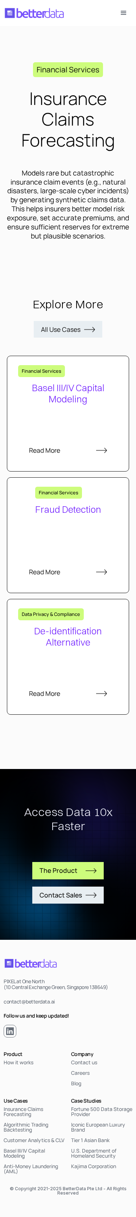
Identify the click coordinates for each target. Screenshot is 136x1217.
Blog (76, 1083)
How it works (18, 1062)
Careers (80, 1073)
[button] (123, 13)
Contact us (84, 1062)
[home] (34, 13)
